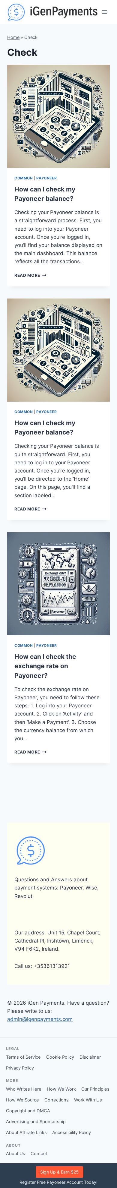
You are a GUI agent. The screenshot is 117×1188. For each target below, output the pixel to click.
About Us (15, 1153)
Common (23, 178)
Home (13, 37)
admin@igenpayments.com (40, 1019)
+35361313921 (52, 966)
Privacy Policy (20, 1068)
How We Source (22, 1100)
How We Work (61, 1089)
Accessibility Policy (71, 1132)
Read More (30, 275)
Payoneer (46, 178)
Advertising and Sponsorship (36, 1121)
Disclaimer (90, 1057)
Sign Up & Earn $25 (59, 1171)
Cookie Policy (60, 1057)
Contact (39, 1153)
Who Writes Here (23, 1089)
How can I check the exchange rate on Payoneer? (45, 666)
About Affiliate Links (26, 1132)
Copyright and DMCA (28, 1111)
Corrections (56, 1100)
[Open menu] (104, 12)
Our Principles (95, 1089)
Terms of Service (23, 1057)
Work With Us (88, 1100)
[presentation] (58, 116)
